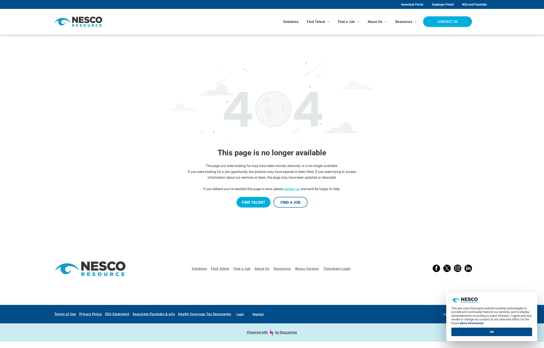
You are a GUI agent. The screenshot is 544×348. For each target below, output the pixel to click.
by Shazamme (286, 332)
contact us (292, 189)
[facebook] (436, 269)
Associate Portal (412, 4)
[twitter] (447, 269)
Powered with (257, 332)
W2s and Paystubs (474, 4)
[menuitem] (291, 22)
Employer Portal (443, 4)
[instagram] (457, 269)
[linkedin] (468, 269)
